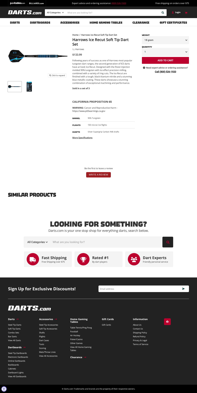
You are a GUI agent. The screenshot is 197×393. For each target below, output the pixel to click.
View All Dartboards (17, 376)
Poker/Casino (76, 339)
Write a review (98, 175)
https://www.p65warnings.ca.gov (88, 111)
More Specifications (82, 137)
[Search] (163, 12)
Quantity (147, 46)
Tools (41, 344)
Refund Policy (139, 336)
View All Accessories (48, 356)
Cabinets (12, 368)
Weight (146, 34)
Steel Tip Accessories (48, 324)
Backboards (13, 364)
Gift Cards (106, 324)
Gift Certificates (173, 22)
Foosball (74, 331)
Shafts (42, 332)
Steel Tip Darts (14, 324)
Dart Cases (44, 340)
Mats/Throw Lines (47, 352)
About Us (137, 324)
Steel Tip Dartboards (17, 353)
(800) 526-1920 (118, 3)
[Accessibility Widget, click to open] (4, 389)
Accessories (69, 22)
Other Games (76, 343)
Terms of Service (140, 344)
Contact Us (138, 328)
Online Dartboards (16, 360)
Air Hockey (75, 335)
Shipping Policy (140, 332)
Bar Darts (12, 336)
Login (178, 12)
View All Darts (14, 340)
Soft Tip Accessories (48, 328)
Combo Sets (13, 332)
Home (75, 35)
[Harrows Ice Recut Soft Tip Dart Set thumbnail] (15, 86)
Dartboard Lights (16, 372)
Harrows (79, 49)
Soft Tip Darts (14, 328)
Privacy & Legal (140, 340)
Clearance (141, 22)
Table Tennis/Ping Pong (81, 327)
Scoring (42, 348)
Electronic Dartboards (18, 357)
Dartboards (40, 22)
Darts (15, 22)
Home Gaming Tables (106, 22)
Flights (42, 336)
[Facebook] (167, 321)
